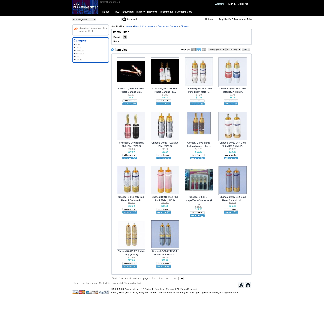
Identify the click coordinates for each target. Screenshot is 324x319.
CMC (78, 56)
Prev (160, 278)
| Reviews (152, 12)
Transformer (240, 19)
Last (175, 278)
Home (105, 12)
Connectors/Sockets (168, 26)
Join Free (243, 4)
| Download (128, 12)
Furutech (79, 53)
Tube (249, 19)
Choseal (79, 50)
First (154, 278)
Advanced (132, 19)
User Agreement (89, 283)
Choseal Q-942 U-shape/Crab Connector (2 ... (198, 200)
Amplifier (223, 19)
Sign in (232, 4)
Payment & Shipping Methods (127, 283)
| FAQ (116, 12)
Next (168, 278)
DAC (230, 19)
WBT (77, 44)
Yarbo (78, 47)
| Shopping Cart (183, 12)
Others (78, 59)
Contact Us (104, 283)
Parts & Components (144, 26)
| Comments (166, 12)
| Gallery (140, 12)
